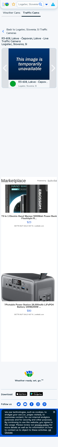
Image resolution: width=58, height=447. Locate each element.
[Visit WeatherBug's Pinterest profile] (44, 404)
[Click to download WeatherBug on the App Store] (21, 394)
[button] (54, 412)
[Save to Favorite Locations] (13, 4)
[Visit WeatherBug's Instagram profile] (38, 404)
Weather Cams (11, 13)
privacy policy (42, 425)
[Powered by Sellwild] (52, 181)
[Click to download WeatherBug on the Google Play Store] (36, 394)
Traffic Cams (31, 13)
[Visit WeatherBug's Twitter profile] (19, 404)
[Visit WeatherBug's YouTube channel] (25, 404)
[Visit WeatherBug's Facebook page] (32, 404)
